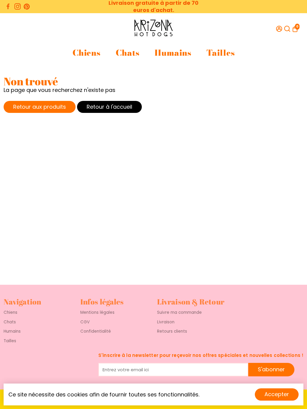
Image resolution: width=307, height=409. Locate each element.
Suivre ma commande (179, 312)
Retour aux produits (39, 106)
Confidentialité (95, 331)
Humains (172, 53)
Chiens (86, 53)
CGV (85, 322)
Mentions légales (97, 312)
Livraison (165, 322)
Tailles (220, 53)
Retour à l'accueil (109, 106)
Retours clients (172, 331)
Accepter (276, 394)
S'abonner (271, 369)
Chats (127, 53)
